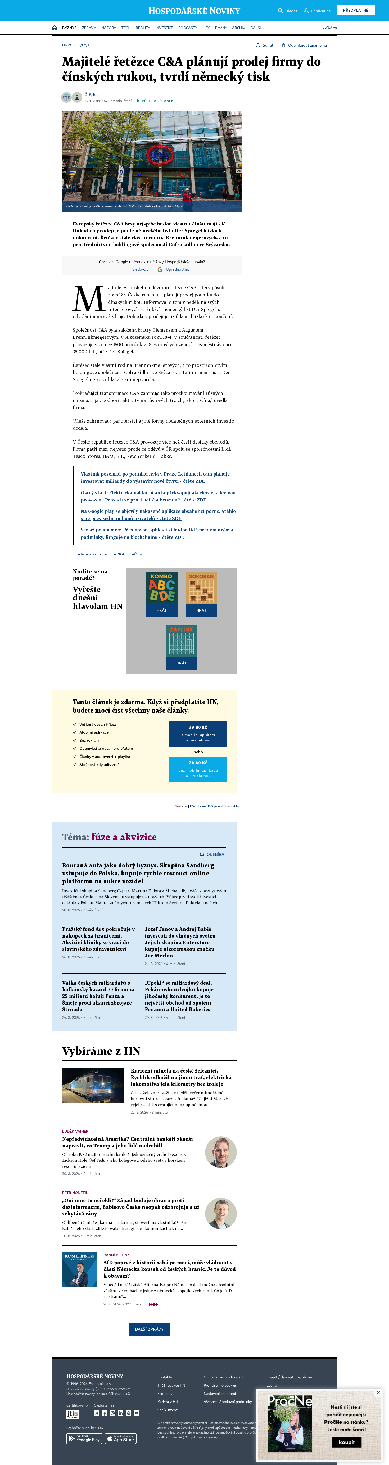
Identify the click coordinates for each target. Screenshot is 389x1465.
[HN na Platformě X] (96, 1413)
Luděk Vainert (76, 1131)
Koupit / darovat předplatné (289, 1377)
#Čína (137, 554)
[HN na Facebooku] (104, 1413)
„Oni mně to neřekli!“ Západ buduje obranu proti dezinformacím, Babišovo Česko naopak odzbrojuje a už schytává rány (130, 1207)
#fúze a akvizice (92, 554)
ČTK (87, 94)
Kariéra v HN (167, 1402)
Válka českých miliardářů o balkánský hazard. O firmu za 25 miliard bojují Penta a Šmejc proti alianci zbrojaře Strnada (98, 996)
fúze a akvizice (124, 837)
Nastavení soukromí (220, 1394)
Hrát (162, 610)
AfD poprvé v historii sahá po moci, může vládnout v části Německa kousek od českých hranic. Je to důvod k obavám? (169, 1269)
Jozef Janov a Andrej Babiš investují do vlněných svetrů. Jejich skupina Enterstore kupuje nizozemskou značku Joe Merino (181, 942)
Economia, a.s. (100, 1384)
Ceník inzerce (168, 1410)
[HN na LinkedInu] (120, 1413)
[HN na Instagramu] (112, 1413)
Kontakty (164, 1377)
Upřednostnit (177, 270)
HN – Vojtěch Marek (170, 206)
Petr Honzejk (75, 1192)
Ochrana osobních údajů (223, 1377)
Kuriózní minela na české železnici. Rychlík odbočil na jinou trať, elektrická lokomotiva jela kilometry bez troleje (181, 1078)
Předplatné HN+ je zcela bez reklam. (216, 806)
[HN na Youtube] (136, 1413)
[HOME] (54, 28)
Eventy (272, 1385)
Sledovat (140, 270)
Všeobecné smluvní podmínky (228, 1402)
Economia (165, 1394)
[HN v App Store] (121, 1438)
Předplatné (355, 10)
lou (96, 94)
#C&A (119, 554)
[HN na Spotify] (128, 1413)
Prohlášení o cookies (220, 1385)
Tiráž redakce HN (171, 1385)
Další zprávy (149, 1329)
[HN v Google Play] (84, 1438)
